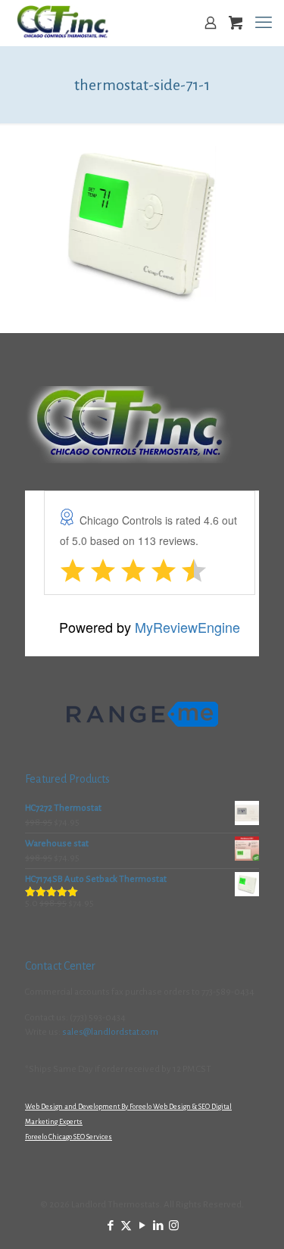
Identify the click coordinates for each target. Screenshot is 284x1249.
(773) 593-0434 (98, 1018)
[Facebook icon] (110, 1226)
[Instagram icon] (173, 1226)
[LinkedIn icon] (158, 1226)
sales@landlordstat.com (110, 1032)
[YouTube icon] (142, 1226)
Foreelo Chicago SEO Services (68, 1137)
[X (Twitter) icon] (126, 1226)
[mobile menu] (263, 23)
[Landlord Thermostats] (62, 23)
